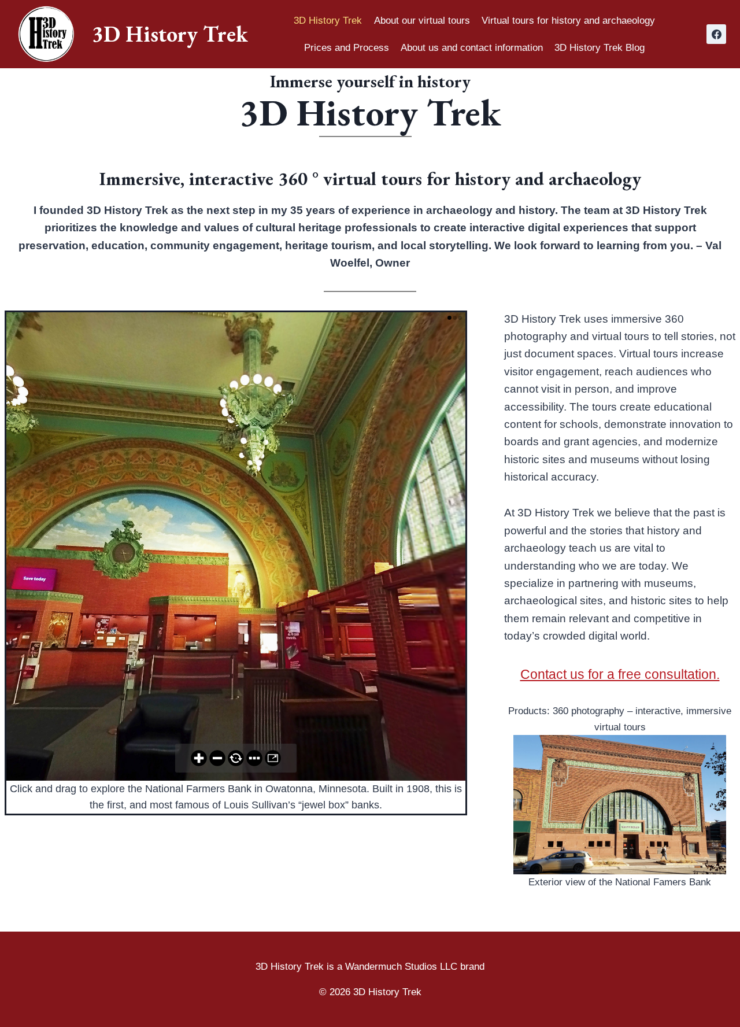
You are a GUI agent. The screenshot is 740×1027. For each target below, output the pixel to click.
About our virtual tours (422, 20)
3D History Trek (328, 20)
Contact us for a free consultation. (620, 674)
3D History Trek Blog (599, 47)
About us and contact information (472, 47)
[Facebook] (716, 34)
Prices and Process (346, 47)
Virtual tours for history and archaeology (568, 20)
